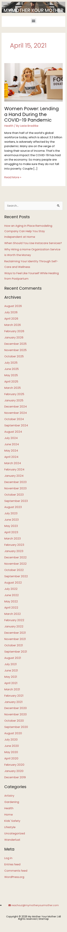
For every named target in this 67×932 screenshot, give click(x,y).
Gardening (11, 802)
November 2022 (15, 564)
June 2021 (11, 670)
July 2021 (10, 664)
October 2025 (14, 356)
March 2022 (12, 614)
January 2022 (13, 626)
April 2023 (11, 532)
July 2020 (11, 740)
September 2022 (16, 576)
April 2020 (11, 758)
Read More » (12, 177)
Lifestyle (9, 827)
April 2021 (10, 683)
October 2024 (14, 419)
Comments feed (15, 871)
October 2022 (14, 570)
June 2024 (11, 444)
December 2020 (15, 708)
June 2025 (11, 369)
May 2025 (11, 375)
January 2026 (13, 337)
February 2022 (14, 620)
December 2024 (15, 407)
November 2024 (15, 413)
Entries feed (12, 864)
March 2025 (12, 388)
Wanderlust (12, 840)
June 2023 (11, 520)
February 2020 (14, 765)
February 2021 (13, 696)
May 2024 (11, 451)
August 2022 (13, 583)
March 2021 (12, 689)
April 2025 (11, 382)
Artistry (9, 796)
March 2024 (12, 463)
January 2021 (13, 702)
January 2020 (14, 771)
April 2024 (11, 457)
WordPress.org (14, 877)
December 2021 (15, 633)
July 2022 (11, 589)
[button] (33, 20)
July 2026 (11, 312)
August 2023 (13, 507)
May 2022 (11, 601)
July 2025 (11, 363)
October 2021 (13, 645)
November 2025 (15, 350)
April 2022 (11, 608)
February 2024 (14, 469)
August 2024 (13, 432)
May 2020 (11, 752)
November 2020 (15, 714)
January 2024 (14, 476)
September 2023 (16, 501)
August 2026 (13, 306)
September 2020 (16, 727)
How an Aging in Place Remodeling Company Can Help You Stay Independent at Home (28, 231)
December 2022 (15, 557)
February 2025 (14, 394)
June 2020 (11, 746)
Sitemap (44, 919)
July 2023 (11, 513)
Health (8, 126)
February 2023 (14, 545)
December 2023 (15, 482)
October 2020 (14, 721)
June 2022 (11, 595)
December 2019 (15, 777)
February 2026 (14, 331)
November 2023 (15, 488)
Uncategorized (14, 833)
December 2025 (15, 344)
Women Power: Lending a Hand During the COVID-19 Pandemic (31, 114)
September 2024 (16, 425)
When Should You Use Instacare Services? (33, 243)
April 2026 (11, 319)
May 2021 (10, 677)
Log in (8, 858)
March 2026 (12, 325)
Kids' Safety (12, 821)
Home (8, 815)
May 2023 (11, 526)
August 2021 (12, 658)
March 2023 (12, 538)
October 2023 (14, 495)
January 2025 (13, 400)
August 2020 (13, 733)
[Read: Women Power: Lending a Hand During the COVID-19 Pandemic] (33, 82)
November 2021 (15, 639)
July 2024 (11, 438)
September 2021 (15, 652)
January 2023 (13, 551)
